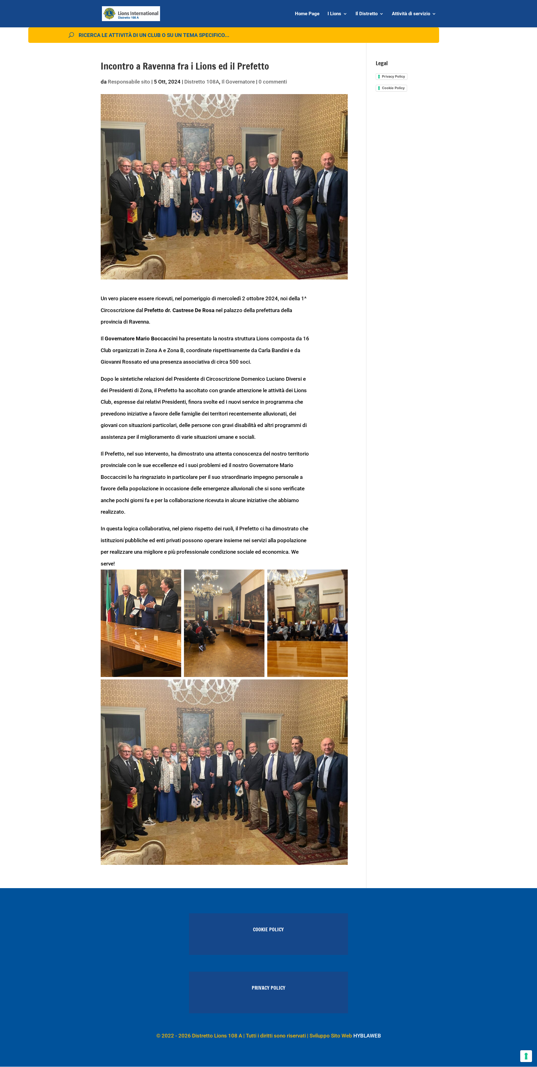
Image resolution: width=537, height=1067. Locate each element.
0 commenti (273, 82)
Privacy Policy (393, 76)
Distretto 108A (201, 82)
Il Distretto (367, 13)
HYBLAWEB (367, 1036)
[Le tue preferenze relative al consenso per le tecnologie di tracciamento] (526, 1056)
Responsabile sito (129, 82)
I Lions (334, 13)
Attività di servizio (411, 13)
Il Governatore (238, 82)
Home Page (307, 13)
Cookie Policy (393, 88)
